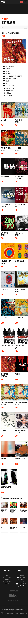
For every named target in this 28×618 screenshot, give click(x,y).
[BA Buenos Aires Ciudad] (14, 596)
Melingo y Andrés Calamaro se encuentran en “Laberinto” (13, 511)
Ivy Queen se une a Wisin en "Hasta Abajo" (4, 510)
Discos (3, 27)
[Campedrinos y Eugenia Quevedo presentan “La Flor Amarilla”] (13, 521)
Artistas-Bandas (7, 577)
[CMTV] (3, 2)
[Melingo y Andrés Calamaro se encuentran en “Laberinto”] (13, 505)
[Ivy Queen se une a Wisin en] (4, 505)
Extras (7, 584)
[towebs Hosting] (14, 590)
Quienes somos (22, 584)
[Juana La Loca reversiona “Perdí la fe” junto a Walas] (23, 505)
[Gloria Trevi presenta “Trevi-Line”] (4, 521)
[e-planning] (14, 600)
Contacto (22, 586)
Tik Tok (22, 582)
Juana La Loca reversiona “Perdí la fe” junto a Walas (23, 510)
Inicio (7, 575)
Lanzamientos (7, 582)
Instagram (22, 577)
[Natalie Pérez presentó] (23, 521)
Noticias (7, 580)
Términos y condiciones (10, 611)
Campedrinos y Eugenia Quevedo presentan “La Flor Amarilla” (13, 526)
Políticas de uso (19, 611)
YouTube (22, 575)
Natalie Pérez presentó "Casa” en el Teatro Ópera (23, 526)
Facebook (22, 580)
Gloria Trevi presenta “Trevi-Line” (4, 526)
